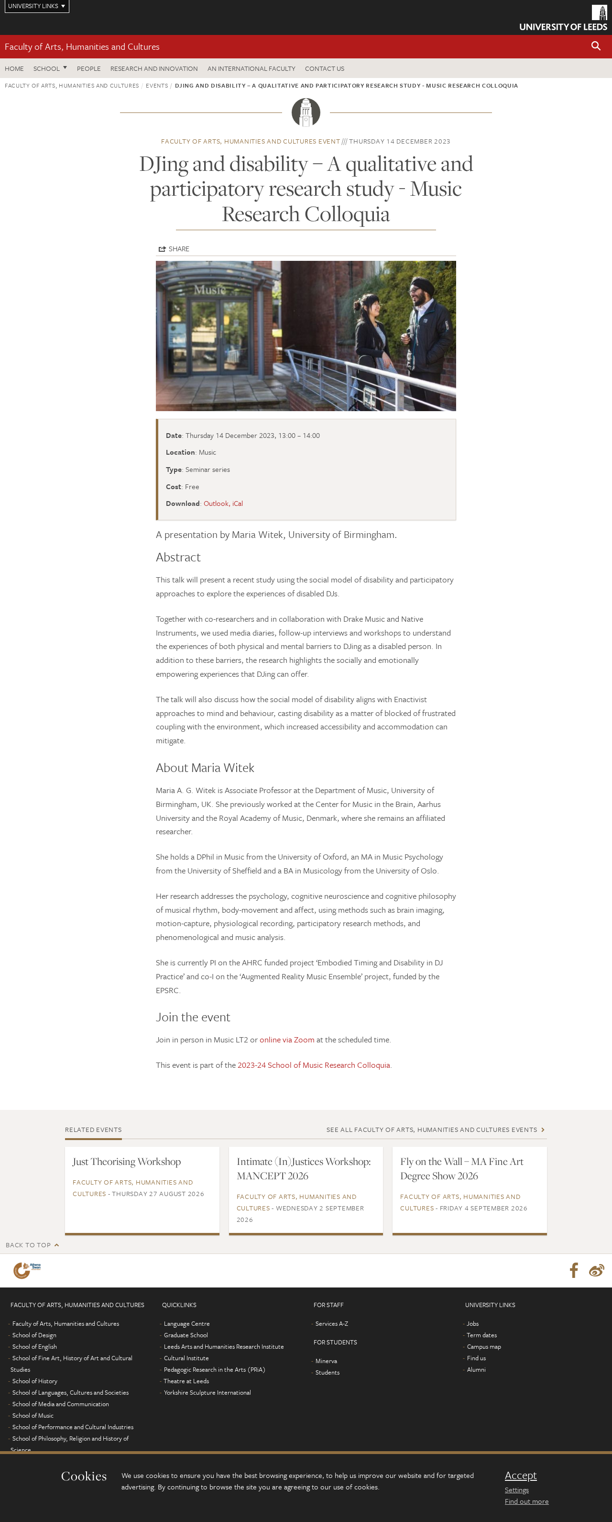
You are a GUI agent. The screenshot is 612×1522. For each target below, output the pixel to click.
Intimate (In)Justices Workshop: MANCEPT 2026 (304, 1168)
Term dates (482, 1335)
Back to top (28, 1245)
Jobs (473, 1323)
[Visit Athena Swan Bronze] (29, 1270)
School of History (34, 1381)
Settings (517, 1489)
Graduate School (186, 1335)
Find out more (527, 1501)
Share (179, 248)
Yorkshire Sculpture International (207, 1392)
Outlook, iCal (223, 503)
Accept (521, 1475)
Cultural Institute (186, 1358)
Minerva (326, 1360)
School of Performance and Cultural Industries (72, 1427)
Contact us (324, 68)
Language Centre (187, 1323)
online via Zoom (287, 1039)
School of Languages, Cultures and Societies (70, 1392)
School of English (34, 1346)
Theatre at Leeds (186, 1381)
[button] (596, 46)
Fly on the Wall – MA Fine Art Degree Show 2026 (462, 1168)
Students (327, 1372)
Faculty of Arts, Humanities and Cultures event (250, 141)
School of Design (34, 1335)
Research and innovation (154, 68)
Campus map (484, 1346)
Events (157, 85)
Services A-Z (332, 1323)
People (89, 68)
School (46, 68)
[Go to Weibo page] (596, 1270)
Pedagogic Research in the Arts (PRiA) (215, 1369)
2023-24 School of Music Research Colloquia (314, 1065)
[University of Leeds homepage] (563, 17)
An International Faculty (251, 68)
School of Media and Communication (60, 1404)
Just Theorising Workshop (127, 1161)
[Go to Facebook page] (573, 1270)
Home (14, 68)
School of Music (33, 1415)
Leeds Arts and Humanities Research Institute (224, 1346)
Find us (476, 1358)
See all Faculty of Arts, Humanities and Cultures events (432, 1129)
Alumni (476, 1369)
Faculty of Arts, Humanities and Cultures (82, 46)
